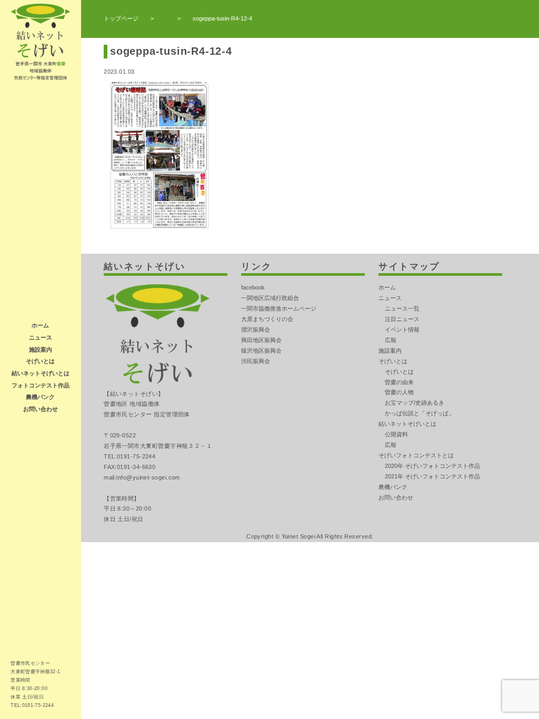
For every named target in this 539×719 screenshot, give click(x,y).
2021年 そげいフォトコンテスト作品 (432, 476)
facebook (253, 287)
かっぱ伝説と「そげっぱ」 (419, 413)
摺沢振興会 (255, 329)
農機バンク (40, 397)
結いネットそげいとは (40, 373)
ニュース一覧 (402, 308)
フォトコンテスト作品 (40, 385)
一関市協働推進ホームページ (278, 308)
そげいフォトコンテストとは (416, 455)
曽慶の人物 (399, 392)
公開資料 (396, 434)
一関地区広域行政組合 (270, 298)
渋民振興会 (255, 361)
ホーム (40, 325)
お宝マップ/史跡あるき (414, 403)
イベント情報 (402, 329)
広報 (390, 340)
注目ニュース (402, 319)
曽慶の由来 (399, 382)
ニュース (40, 337)
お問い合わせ (40, 409)
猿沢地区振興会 (261, 350)
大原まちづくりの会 (267, 319)
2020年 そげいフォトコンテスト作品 (432, 466)
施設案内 (40, 349)
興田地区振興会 (261, 340)
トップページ (121, 18)
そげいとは (40, 361)
